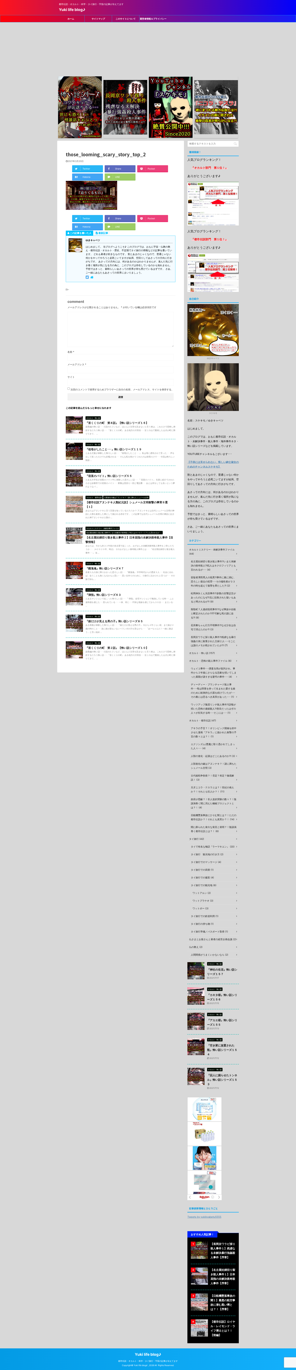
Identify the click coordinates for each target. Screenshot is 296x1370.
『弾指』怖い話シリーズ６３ (103, 594)
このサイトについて (126, 18)
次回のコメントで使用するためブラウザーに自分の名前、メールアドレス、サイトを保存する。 (122, 389)
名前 (70, 351)
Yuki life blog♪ (72, 9)
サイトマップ (98, 18)
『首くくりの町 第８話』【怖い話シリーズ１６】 (117, 423)
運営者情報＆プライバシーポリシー (153, 19)
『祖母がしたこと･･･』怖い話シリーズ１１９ (113, 449)
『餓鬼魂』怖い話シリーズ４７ (104, 568)
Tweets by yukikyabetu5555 (204, 1216)
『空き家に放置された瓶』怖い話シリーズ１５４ (222, 1050)
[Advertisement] (148, 48)
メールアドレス (76, 364)
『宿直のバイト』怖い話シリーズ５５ (108, 476)
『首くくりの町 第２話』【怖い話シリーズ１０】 (117, 647)
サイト (71, 376)
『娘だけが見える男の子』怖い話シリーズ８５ (114, 621)
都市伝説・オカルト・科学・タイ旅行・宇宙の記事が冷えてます (148, 1361)
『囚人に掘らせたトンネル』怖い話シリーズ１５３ (222, 1079)
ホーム (70, 18)
